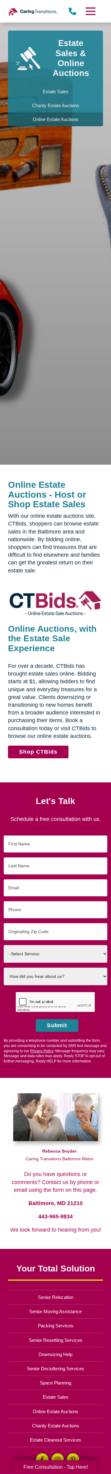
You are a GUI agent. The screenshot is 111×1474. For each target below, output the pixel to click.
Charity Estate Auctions (55, 1425)
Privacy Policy (41, 1051)
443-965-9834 (55, 1216)
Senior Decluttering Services (55, 1368)
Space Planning (55, 1382)
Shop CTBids (38, 752)
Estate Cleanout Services (55, 1440)
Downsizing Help (55, 1354)
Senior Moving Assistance (55, 1311)
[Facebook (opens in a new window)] (42, 1459)
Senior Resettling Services (55, 1340)
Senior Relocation (55, 1297)
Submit (57, 1025)
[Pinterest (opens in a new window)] (73, 1459)
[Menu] (90, 11)
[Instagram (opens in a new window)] (57, 1459)
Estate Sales (55, 1397)
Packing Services (55, 1325)
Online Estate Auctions (55, 1411)
